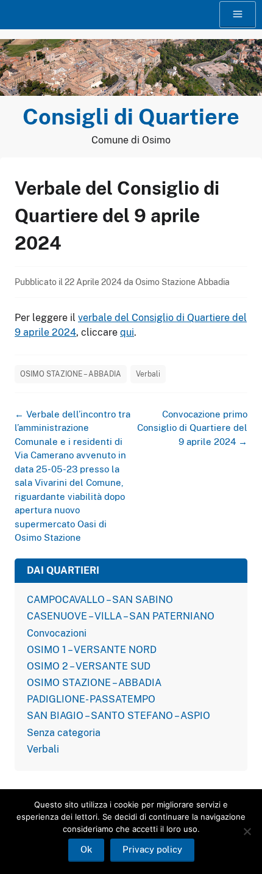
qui (127, 332)
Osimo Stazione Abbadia (182, 282)
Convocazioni (57, 633)
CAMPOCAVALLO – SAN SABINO (100, 599)
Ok (86, 849)
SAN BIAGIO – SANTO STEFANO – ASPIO (118, 715)
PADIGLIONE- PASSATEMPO (91, 699)
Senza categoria (64, 733)
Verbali (148, 374)
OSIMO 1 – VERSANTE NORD (92, 650)
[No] (247, 831)
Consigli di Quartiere (131, 116)
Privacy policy (152, 849)
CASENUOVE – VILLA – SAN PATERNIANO (120, 616)
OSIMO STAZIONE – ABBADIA (70, 374)
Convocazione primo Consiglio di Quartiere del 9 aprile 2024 (192, 428)
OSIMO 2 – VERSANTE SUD (88, 666)
